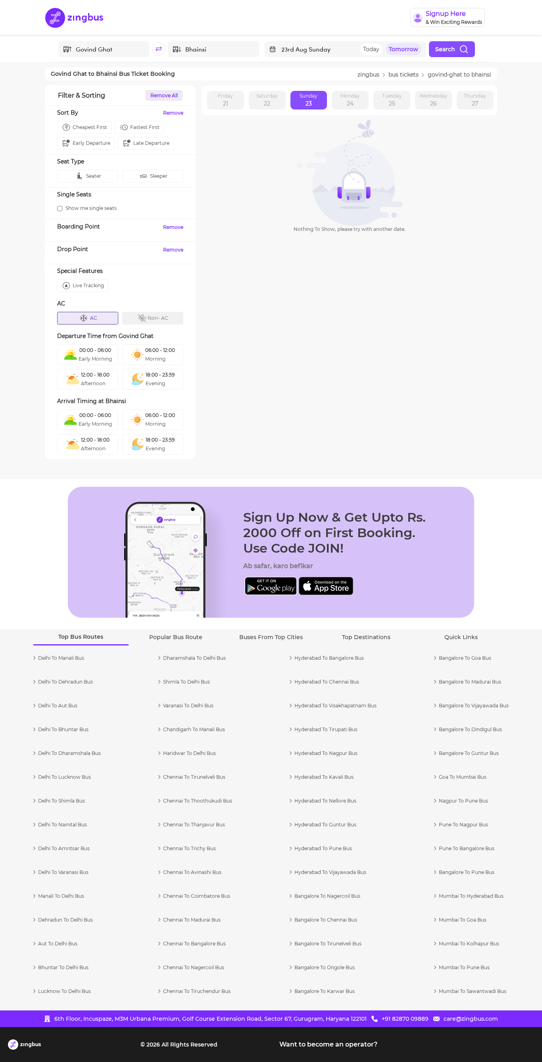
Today (371, 49)
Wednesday (433, 100)
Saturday (267, 100)
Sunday (308, 100)
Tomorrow (403, 49)
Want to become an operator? (328, 1044)
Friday (225, 100)
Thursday (475, 100)
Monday (350, 100)
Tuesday (392, 100)
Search (445, 49)
